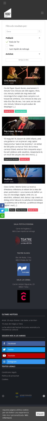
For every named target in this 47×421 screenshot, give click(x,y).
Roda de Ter (14, 42)
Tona (11, 45)
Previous (3, 396)
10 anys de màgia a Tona (12, 324)
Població (9, 38)
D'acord (40, 414)
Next (44, 396)
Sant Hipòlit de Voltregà (19, 49)
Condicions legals (9, 372)
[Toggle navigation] (5, 3)
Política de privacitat (10, 376)
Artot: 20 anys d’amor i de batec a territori (19, 320)
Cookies (5, 379)
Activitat (9, 54)
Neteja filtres (23, 60)
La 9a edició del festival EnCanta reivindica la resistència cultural (21, 328)
